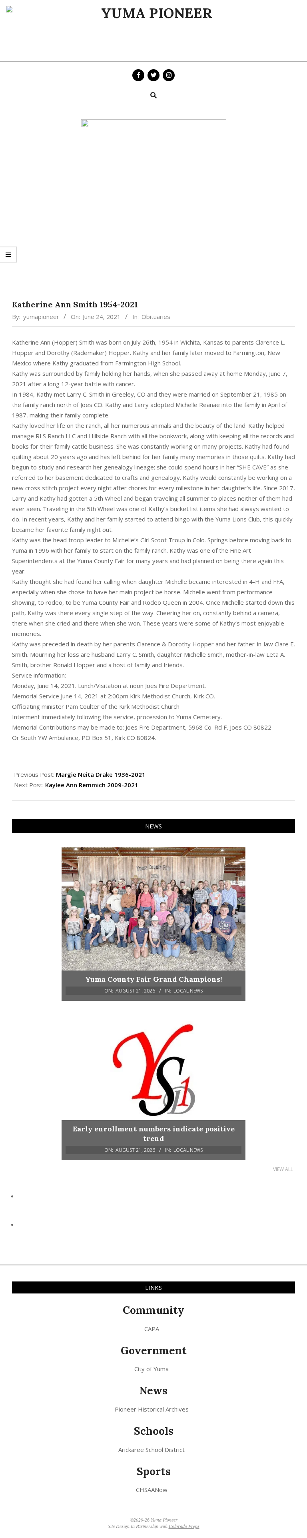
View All (283, 1169)
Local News (188, 990)
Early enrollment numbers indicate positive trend (154, 1133)
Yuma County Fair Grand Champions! (153, 979)
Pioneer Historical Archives (152, 1409)
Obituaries (156, 317)
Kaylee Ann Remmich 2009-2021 (91, 785)
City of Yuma (151, 1369)
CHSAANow (151, 1490)
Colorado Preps (184, 1526)
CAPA (151, 1329)
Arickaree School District (151, 1450)
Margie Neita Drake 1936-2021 (101, 774)
